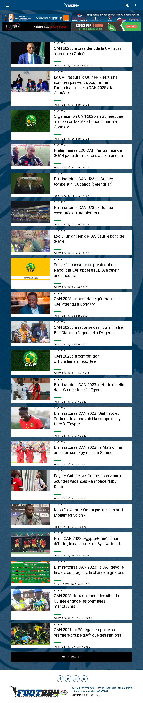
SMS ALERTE (125, 688)
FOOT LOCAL (89, 688)
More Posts (71, 657)
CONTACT (102, 691)
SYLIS (101, 688)
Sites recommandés (84, 691)
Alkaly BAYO (62, 584)
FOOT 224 (60, 65)
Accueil (76, 688)
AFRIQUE (111, 688)
